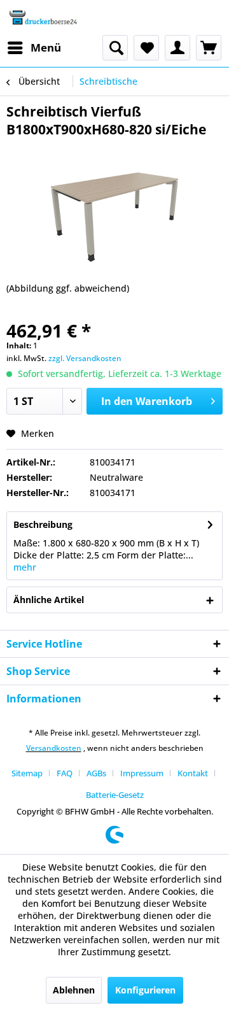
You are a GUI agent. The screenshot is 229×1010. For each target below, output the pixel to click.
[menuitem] (33, 47)
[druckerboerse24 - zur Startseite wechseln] (42, 17)
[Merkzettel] (146, 47)
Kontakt (192, 773)
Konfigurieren (145, 990)
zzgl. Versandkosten (84, 358)
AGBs (96, 773)
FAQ (65, 773)
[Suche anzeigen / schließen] (115, 47)
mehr (24, 567)
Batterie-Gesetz (115, 794)
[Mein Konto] (177, 47)
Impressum (141, 773)
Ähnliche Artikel (48, 600)
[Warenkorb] (208, 47)
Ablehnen (74, 990)
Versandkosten (53, 748)
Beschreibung (43, 524)
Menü (46, 47)
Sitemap (27, 773)
